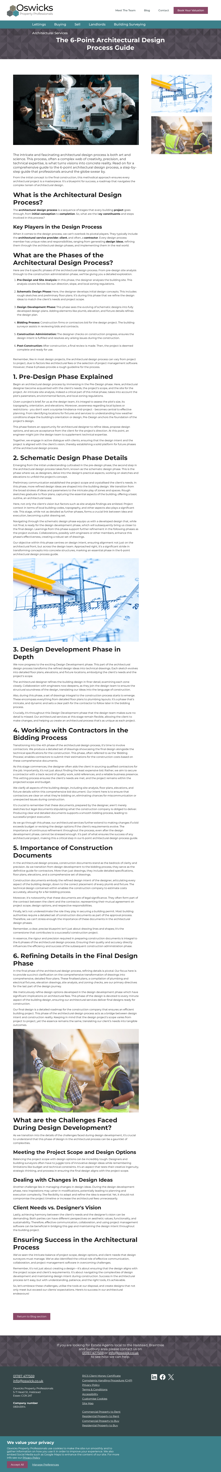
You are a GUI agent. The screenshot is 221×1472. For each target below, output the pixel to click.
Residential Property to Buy (100, 1425)
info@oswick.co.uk (124, 1353)
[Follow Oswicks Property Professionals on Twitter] (171, 1377)
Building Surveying (130, 24)
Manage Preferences (45, 1464)
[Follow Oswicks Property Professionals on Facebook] (163, 1377)
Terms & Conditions (94, 1389)
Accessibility (90, 1394)
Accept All (17, 1464)
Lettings (39, 24)
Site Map (88, 1403)
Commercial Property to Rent (101, 1411)
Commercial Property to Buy (100, 1421)
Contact (163, 10)
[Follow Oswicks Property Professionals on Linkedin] (154, 1377)
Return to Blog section (31, 1316)
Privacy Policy (91, 1385)
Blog (147, 10)
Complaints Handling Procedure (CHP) (107, 1380)
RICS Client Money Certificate (101, 1375)
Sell (77, 24)
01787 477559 (93, 1353)
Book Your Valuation (190, 10)
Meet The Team (125, 10)
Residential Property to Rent (100, 1416)
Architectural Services (50, 33)
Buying (60, 24)
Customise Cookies (94, 1398)
